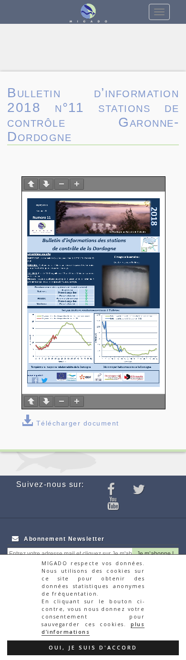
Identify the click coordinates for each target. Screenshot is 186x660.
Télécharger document (77, 423)
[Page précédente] (31, 184)
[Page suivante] (46, 184)
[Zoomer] (77, 184)
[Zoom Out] (61, 184)
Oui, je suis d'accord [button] (93, 647)
